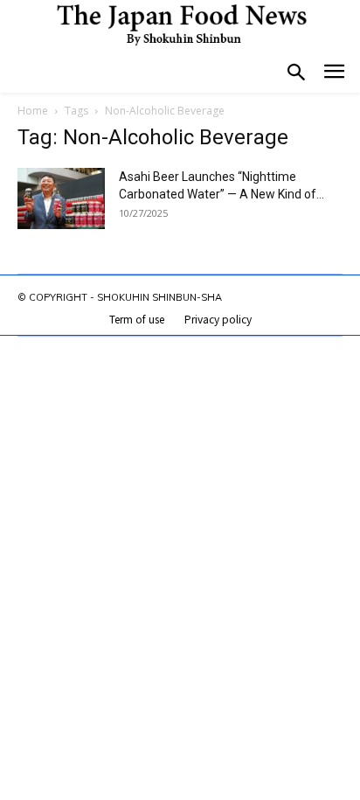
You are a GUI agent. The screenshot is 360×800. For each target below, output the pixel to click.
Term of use (136, 318)
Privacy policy (218, 318)
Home (32, 110)
